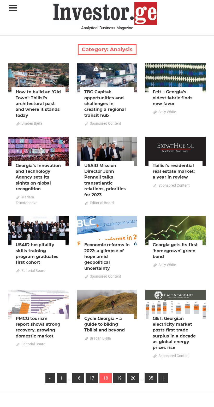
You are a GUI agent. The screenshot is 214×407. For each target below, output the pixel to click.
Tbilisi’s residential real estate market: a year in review (174, 171)
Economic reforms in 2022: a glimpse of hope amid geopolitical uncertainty (107, 256)
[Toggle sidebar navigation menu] (13, 8)
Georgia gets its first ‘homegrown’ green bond (175, 250)
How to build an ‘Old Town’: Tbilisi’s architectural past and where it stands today (38, 103)
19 (119, 378)
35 (150, 378)
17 (92, 378)
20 (133, 378)
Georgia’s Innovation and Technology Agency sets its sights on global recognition (38, 177)
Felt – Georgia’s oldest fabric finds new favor (173, 97)
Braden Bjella (32, 123)
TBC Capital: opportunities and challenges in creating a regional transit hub (105, 103)
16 (78, 378)
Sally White (167, 112)
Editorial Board (102, 203)
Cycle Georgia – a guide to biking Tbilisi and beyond (104, 324)
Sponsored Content (105, 123)
